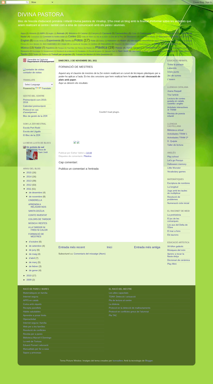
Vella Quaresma (103, 54)
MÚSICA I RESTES (37, 223)
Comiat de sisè (171, 33)
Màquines (118, 44)
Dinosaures (132, 37)
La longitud (172, 187)
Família (68, 41)
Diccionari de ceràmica (178, 260)
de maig (33, 254)
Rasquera (25, 51)
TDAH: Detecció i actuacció (122, 296)
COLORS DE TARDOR (39, 219)
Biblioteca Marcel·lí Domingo (37, 338)
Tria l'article (173, 95)
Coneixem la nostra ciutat (54, 37)
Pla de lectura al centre (120, 300)
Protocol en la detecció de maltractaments (129, 308)
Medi (157, 43)
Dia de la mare (102, 37)
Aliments (32, 33)
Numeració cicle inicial (178, 203)
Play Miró (172, 264)
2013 (29, 181)
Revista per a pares (32, 334)
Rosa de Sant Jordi (43, 150)
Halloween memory (176, 164)
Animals (61, 33)
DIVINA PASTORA (41, 14)
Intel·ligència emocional (141, 41)
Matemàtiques (130, 44)
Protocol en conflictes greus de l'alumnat (129, 311)
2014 (29, 176)
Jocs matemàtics (50, 44)
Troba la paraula (175, 64)
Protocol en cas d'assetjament (30, 111)
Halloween (112, 41)
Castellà (159, 33)
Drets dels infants (147, 37)
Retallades (82, 51)
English (25, 40)
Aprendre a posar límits (34, 315)
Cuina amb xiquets (32, 304)
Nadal (38, 47)
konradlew (118, 360)
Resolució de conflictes (34, 330)
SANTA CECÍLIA (36, 211)
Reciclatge (36, 51)
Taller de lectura (175, 145)
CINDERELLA (35, 200)
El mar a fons (173, 231)
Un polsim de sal (35, 147)
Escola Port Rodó (31, 128)
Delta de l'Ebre (87, 37)
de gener (34, 270)
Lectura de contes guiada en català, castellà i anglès (176, 101)
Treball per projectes (61, 54)
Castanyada (146, 33)
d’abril (32, 258)
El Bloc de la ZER (31, 135)
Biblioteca (73, 33)
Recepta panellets (32, 308)
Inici (109, 247)
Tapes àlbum (184, 51)
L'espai (64, 44)
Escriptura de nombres (178, 183)
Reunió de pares (95, 51)
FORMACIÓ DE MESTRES (36, 235)
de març (33, 262)
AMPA (42, 33)
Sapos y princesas (32, 353)
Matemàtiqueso (145, 44)
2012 (29, 185)
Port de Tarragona (134, 48)
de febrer (34, 266)
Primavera (151, 47)
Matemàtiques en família (35, 293)
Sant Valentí (136, 51)
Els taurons (172, 235)
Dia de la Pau (117, 37)
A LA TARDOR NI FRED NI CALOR (38, 228)
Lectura (94, 44)
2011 (29, 189)
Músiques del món (176, 250)
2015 (29, 172)
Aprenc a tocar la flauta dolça (175, 255)
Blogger (149, 360)
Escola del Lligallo (32, 131)
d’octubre (34, 242)
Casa (134, 33)
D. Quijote (172, 141)
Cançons (95, 33)
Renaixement (48, 51)
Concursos (35, 37)
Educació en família (168, 36)
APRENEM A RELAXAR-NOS (37, 205)
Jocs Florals (174, 41)
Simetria (160, 51)
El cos (186, 36)
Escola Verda (38, 41)
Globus (101, 41)
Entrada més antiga (147, 247)
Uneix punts (173, 72)
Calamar (84, 33)
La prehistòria (174, 215)
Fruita (93, 41)
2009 (29, 280)
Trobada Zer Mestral (84, 54)
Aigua (23, 33)
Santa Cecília (149, 51)
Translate (46, 88)
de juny (33, 250)
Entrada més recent (71, 247)
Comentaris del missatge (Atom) (90, 254)
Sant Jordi (123, 51)
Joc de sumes (174, 75)
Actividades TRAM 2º (177, 137)
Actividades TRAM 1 (177, 134)
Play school (173, 156)
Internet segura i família (34, 323)
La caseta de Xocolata (78, 44)
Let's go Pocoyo (175, 160)
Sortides (170, 51)
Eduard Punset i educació (35, 345)
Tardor (24, 54)
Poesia (118, 48)
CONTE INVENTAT (37, 215)
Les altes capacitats (118, 293)
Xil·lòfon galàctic (175, 246)
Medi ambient (171, 44)
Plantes (89, 48)
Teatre (36, 54)
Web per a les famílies (34, 326)
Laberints (172, 68)
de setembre (35, 246)
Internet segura (30, 296)
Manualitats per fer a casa (36, 349)
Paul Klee (70, 48)
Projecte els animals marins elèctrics (175, 48)
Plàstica (101, 47)
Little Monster (174, 168)
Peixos (80, 48)
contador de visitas (32, 72)
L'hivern (171, 79)
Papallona (50, 48)
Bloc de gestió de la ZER (35, 116)
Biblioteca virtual (175, 130)
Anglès (50, 33)
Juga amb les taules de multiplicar (177, 192)
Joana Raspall (160, 41)
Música (25, 47)
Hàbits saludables (32, 311)
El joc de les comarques (173, 219)
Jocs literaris (34, 44)
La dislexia (114, 304)
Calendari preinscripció (34, 106)
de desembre (36, 192)
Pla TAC (113, 315)
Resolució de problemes (66, 51)
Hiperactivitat (29, 319)
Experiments (54, 40)
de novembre (36, 196)
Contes (72, 36)
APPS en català (30, 300)
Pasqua (61, 48)
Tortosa (45, 54)
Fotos (78, 40)
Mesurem (185, 44)
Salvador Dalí (110, 51)
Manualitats (106, 44)
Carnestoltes (121, 33)
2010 (29, 275)
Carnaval (106, 33)
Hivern (123, 40)
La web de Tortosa (32, 341)
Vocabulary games (176, 171)
